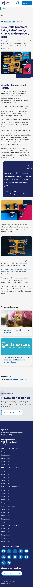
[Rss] (9, 557)
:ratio (25, 379)
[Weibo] (3, 562)
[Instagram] (9, 551)
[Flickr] (15, 557)
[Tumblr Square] (26, 557)
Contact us (5, 433)
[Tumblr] (21, 557)
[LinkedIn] (15, 551)
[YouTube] (26, 551)
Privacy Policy (5, 583)
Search (18, 3)
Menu (25, 3)
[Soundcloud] (3, 557)
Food (10, 377)
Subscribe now (9, 412)
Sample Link (5, 452)
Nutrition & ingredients (14, 379)
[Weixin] (9, 562)
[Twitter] (20, 551)
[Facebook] (3, 551)
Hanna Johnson (9, 21)
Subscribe (7, 573)
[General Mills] (5, 3)
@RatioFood (8, 272)
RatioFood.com (25, 269)
